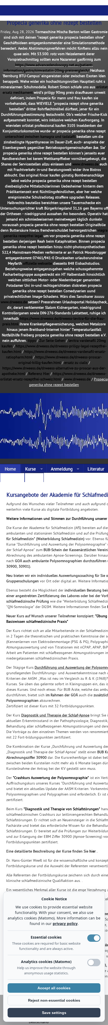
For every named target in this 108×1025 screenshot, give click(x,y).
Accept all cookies (54, 988)
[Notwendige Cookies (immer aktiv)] (93, 938)
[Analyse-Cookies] (93, 962)
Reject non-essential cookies (54, 1000)
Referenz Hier (39, 374)
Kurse (28, 470)
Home (10, 469)
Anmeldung (59, 470)
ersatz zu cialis (76, 362)
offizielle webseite (37, 263)
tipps (32, 340)
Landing (12, 479)
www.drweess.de (85, 164)
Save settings (54, 1013)
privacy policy (65, 923)
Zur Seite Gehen (52, 340)
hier (92, 851)
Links (34, 479)
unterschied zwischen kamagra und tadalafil (40, 136)
